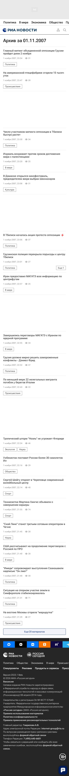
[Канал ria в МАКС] (9, 644)
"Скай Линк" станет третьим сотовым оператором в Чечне (34, 525)
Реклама (27, 668)
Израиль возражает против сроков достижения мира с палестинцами (31, 155)
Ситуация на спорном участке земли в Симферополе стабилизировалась (26, 592)
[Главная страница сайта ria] (19, 30)
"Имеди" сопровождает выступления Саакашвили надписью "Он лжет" (33, 570)
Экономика (37, 663)
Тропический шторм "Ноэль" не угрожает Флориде (33, 438)
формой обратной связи (33, 735)
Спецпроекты (11, 668)
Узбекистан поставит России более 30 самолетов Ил (33, 459)
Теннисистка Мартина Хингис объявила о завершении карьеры (28, 503)
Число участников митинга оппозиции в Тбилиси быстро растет (32, 133)
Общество (22, 663)
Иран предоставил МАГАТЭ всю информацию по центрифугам (32, 278)
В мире (50, 663)
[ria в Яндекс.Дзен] (21, 644)
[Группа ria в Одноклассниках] (44, 644)
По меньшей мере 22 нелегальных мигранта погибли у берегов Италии (30, 381)
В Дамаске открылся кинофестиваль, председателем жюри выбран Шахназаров (29, 177)
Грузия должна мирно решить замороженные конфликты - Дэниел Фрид (30, 359)
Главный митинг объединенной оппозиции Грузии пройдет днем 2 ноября (33, 52)
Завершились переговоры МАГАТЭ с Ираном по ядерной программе (32, 337)
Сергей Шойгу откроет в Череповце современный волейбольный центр (33, 481)
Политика (8, 663)
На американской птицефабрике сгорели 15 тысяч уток (33, 74)
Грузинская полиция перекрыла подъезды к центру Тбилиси (34, 256)
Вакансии (8, 681)
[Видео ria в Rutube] (56, 644)
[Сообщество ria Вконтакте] (33, 644)
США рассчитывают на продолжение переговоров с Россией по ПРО (34, 548)
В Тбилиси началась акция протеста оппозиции (31, 235)
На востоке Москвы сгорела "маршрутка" (28, 612)
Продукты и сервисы (47, 668)
